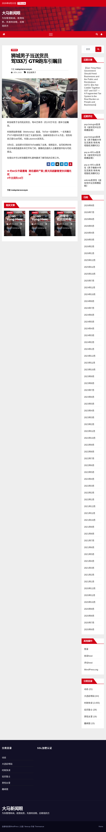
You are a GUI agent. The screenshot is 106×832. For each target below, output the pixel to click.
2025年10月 (90, 274)
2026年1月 (89, 253)
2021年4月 (89, 561)
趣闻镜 (87, 723)
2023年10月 (90, 370)
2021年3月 (89, 568)
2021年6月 (89, 547)
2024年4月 (89, 328)
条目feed (88, 656)
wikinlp (87, 180)
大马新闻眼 (11, 13)
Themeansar (39, 826)
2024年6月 (89, 315)
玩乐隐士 (88, 710)
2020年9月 (89, 609)
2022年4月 (89, 479)
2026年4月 (89, 233)
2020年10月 (90, 602)
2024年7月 (89, 308)
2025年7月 (89, 281)
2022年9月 (89, 445)
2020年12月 (90, 588)
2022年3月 (89, 486)
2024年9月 (89, 301)
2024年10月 (90, 294)
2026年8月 (89, 205)
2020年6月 (89, 629)
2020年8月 (89, 616)
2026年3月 (89, 240)
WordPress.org (91, 670)
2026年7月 (89, 212)
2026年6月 (89, 219)
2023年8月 (89, 383)
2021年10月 (90, 520)
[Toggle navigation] (50, 34)
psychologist (90, 124)
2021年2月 (89, 575)
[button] (97, 34)
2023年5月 (89, 404)
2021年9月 (89, 527)
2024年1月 (89, 349)
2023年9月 (89, 376)
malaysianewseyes (23, 69)
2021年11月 (89, 513)
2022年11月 (89, 431)
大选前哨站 (89, 696)
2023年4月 (89, 411)
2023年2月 (89, 424)
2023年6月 (89, 397)
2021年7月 (89, 540)
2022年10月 (90, 438)
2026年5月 (89, 226)
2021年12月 (90, 506)
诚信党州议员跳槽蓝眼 (92, 183)
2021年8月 (89, 534)
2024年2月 (89, 342)
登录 (86, 649)
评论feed (88, 663)
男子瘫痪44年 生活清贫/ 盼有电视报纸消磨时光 (92, 143)
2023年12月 (90, 356)
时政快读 (14, 50)
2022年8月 (89, 452)
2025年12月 (90, 260)
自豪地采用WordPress (10, 826)
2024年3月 (89, 335)
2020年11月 (89, 595)
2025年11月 (89, 267)
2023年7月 (89, 390)
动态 (86, 689)
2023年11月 (89, 363)
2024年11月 (89, 287)
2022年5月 (89, 472)
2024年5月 (89, 322)
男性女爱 (88, 716)
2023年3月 (89, 417)
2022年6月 (89, 465)
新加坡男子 (31, 72)
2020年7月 (89, 623)
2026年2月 (89, 246)
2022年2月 (89, 493)
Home (101, 826)
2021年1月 (89, 582)
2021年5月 (89, 554)
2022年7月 (89, 458)
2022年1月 (89, 499)
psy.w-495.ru (90, 152)
